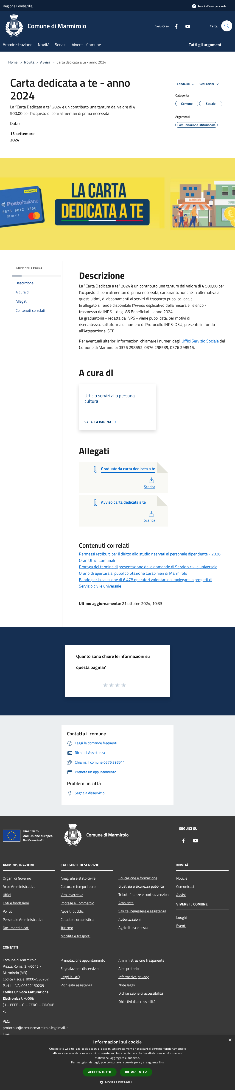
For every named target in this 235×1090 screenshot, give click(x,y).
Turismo (67, 927)
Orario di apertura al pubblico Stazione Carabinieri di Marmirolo (133, 573)
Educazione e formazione (137, 878)
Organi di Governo (17, 878)
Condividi (183, 83)
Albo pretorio (128, 968)
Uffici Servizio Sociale (200, 341)
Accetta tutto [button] (99, 1072)
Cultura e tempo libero (78, 886)
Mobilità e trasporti (75, 936)
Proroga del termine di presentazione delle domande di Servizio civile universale (148, 567)
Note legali (126, 985)
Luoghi (181, 917)
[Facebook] (174, 26)
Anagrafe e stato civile (78, 878)
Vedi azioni (207, 83)
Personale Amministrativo (23, 919)
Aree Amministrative (19, 886)
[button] (117, 1082)
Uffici (7, 894)
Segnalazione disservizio (79, 968)
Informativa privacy (133, 977)
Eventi (181, 925)
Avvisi (45, 62)
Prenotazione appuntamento (83, 960)
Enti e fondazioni (16, 903)
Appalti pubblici (72, 911)
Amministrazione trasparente (141, 960)
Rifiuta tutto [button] (136, 1072)
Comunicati (185, 886)
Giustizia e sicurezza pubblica (141, 886)
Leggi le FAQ (70, 977)
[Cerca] (226, 25)
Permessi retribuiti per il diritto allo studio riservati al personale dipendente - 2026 (150, 554)
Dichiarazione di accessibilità (140, 993)
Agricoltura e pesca (133, 927)
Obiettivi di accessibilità (136, 1001)
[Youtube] (185, 26)
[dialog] (117, 1062)
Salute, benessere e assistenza (142, 911)
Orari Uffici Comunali (97, 560)
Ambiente (126, 902)
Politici (8, 911)
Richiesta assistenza (76, 985)
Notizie (181, 878)
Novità (29, 62)
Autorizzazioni (129, 919)
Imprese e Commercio (77, 903)
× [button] (230, 1040)
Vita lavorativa (72, 894)
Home (12, 62)
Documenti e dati (16, 927)
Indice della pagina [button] (29, 268)
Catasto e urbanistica (77, 919)
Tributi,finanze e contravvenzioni (144, 894)
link (161, 1062)
